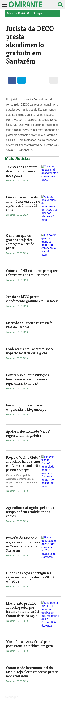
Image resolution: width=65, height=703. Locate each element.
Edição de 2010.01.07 (17, 13)
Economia (11, 20)
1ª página (38, 13)
